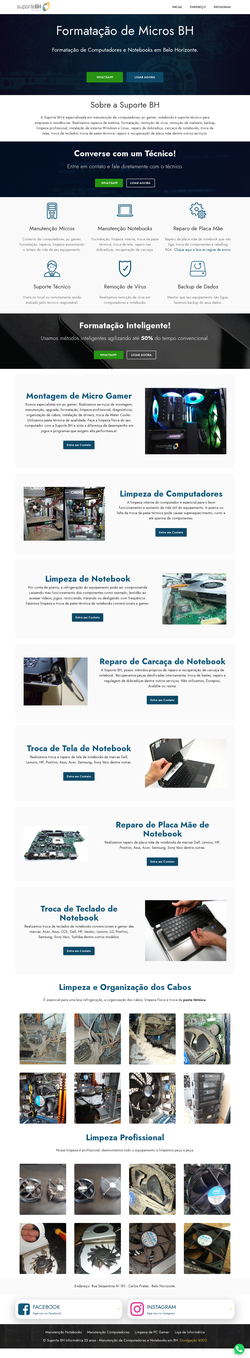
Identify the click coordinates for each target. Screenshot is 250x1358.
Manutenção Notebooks (63, 1332)
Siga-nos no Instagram (161, 1313)
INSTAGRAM (222, 7)
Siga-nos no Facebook (47, 1313)
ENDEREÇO (198, 7)
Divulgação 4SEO (193, 1340)
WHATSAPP (105, 77)
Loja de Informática (190, 1332)
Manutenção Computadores (108, 1332)
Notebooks (158, 1340)
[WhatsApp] (239, 1349)
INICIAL (177, 7)
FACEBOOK (46, 1307)
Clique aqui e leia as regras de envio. (202, 249)
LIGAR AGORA (145, 77)
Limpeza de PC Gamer (152, 1332)
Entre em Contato (79, 445)
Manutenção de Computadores (122, 1340)
